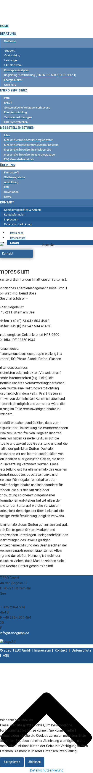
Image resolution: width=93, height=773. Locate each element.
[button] (30, 254)
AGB (6, 655)
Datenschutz (81, 650)
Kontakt (7, 253)
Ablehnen (34, 762)
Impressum (43, 650)
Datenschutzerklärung (46, 770)
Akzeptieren (12, 762)
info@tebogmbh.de (14, 633)
